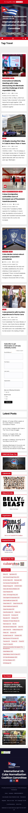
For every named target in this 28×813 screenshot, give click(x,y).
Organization (7, 380)
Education (6, 618)
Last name (6, 371)
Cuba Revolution (8, 612)
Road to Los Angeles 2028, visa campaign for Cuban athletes (13, 720)
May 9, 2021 (7, 317)
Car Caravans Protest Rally (10, 583)
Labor (20, 626)
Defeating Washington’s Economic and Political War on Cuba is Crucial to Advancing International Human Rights (14, 446)
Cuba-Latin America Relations (11, 588)
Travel (12, 78)
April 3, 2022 (7, 262)
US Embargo (7, 663)
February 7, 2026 (10, 708)
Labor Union (7, 629)
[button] (23, 38)
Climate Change (8, 586)
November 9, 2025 (10, 740)
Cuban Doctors (17, 603)
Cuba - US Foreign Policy (10, 594)
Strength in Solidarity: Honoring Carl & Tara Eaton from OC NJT (13, 737)
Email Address (8, 352)
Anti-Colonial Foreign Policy (11, 577)
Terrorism (6, 641)
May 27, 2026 (9, 689)
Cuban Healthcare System (10, 606)
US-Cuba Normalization (10, 657)
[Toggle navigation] (13, 38)
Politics (5, 632)
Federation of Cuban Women (11, 621)
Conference (6, 701)
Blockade (18, 580)
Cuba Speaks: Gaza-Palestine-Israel (10, 797)
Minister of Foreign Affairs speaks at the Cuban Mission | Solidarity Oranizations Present (13, 422)
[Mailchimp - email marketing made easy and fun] (14, 406)
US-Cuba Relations (9, 660)
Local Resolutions (11, 804)
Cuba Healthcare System (10, 600)
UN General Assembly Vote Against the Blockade (13, 647)
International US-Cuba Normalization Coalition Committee (14, 25)
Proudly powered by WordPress (9, 787)
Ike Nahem (20, 708)
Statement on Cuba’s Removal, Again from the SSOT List (14, 808)
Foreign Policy (6, 78)
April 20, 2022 (8, 204)
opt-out (7, 392)
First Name (6, 361)
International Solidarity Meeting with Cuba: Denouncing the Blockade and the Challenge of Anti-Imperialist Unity (13, 85)
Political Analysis (17, 629)
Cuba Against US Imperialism (11, 597)
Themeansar (14, 789)
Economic (6, 615)
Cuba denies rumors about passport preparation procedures (13, 256)
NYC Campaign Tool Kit (20, 800)
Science (13, 632)
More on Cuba (10, 800)
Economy (15, 615)
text (6, 398)
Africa (5, 574)
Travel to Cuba (8, 644)
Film (14, 623)
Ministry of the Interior (12, 191)
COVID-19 (18, 586)
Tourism (14, 641)
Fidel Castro (7, 623)
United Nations (8, 651)
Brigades (4, 800)
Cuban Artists (7, 603)
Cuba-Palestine (8, 591)
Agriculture (13, 574)
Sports (5, 716)
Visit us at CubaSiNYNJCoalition (13, 535)
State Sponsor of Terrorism (11, 638)
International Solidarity (10, 626)
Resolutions (23, 797)
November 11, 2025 (10, 723)
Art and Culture (8, 580)
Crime (4, 191)
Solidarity (5, 251)
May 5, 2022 (7, 93)
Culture (17, 612)
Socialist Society (8, 635)
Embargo (15, 618)
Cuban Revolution (8, 609)
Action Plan (18, 804)
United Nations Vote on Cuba (11, 654)
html (7, 396)
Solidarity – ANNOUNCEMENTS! (16, 793)
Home (6, 793)
